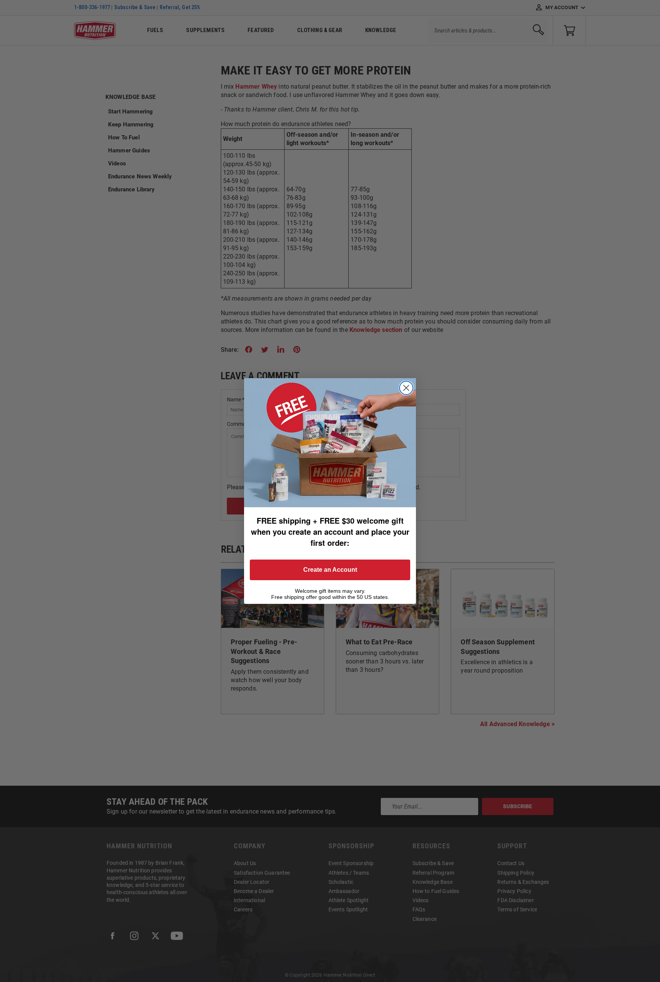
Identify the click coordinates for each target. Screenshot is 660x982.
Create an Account (330, 569)
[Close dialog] (406, 388)
